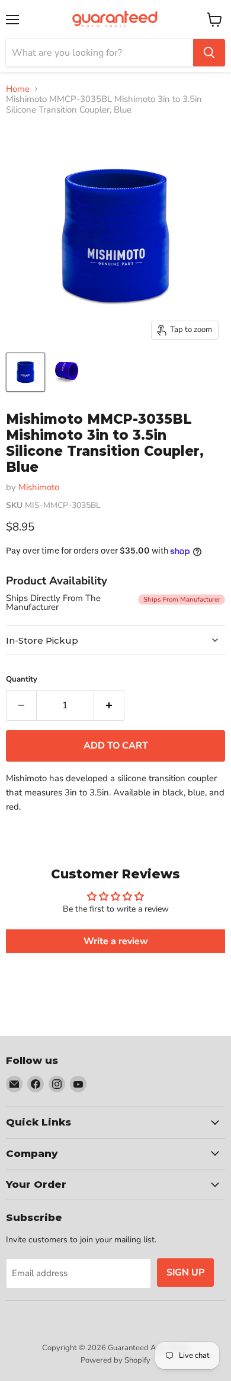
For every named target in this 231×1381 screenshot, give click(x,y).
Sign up (185, 1272)
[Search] (209, 52)
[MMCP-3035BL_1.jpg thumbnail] (25, 372)
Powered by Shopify (115, 1360)
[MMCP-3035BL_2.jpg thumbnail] (67, 372)
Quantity (21, 679)
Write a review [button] (116, 941)
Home (18, 89)
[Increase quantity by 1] (109, 705)
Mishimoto (38, 487)
